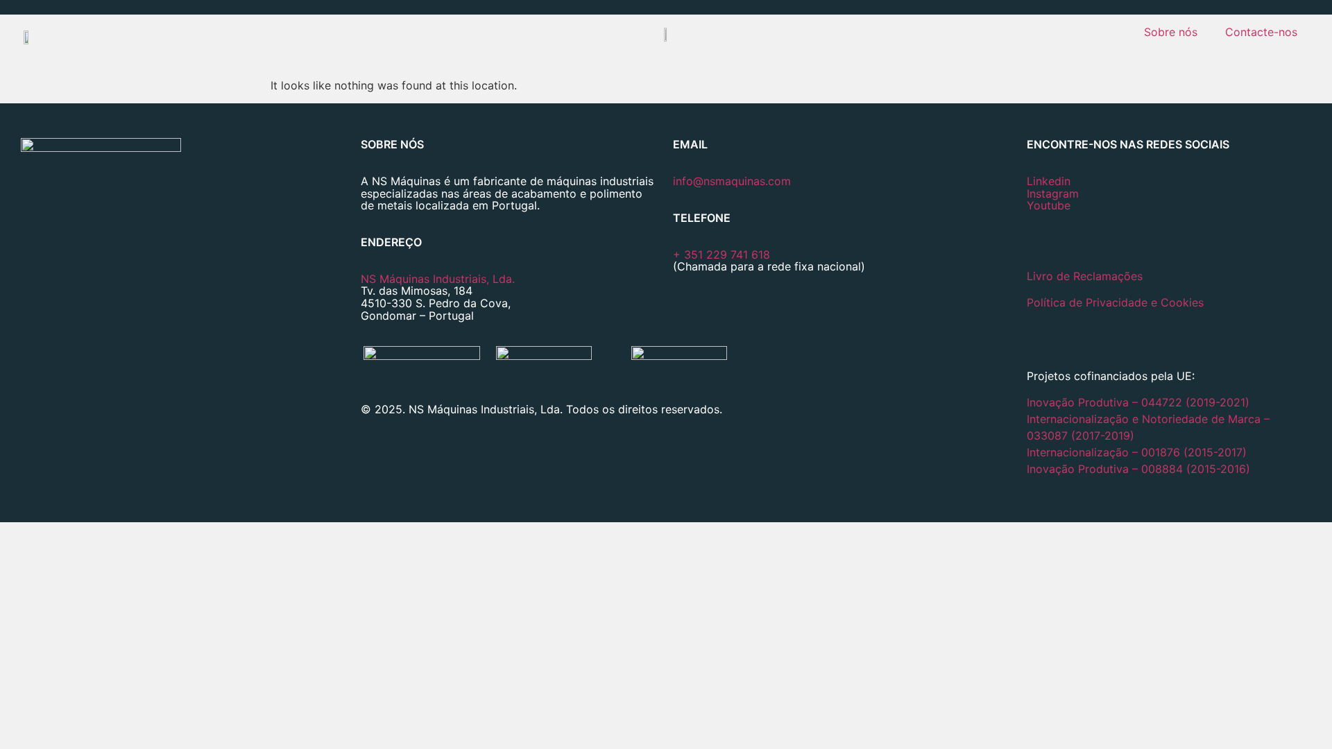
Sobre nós (1170, 32)
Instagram (1053, 193)
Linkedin (1048, 181)
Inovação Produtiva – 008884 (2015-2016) (1138, 469)
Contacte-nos (1261, 32)
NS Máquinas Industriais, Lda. (438, 279)
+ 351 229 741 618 (721, 254)
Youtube (1048, 205)
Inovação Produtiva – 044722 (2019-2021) (1140, 402)
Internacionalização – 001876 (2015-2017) (1137, 452)
